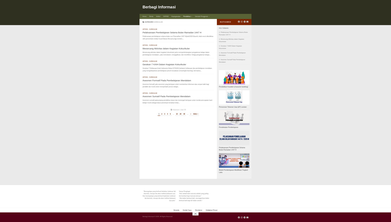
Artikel (158, 16)
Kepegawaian (175, 16)
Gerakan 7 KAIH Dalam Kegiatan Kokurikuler (164, 64)
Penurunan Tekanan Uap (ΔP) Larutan (233, 107)
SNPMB (166, 16)
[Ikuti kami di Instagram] (242, 22)
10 (177, 114)
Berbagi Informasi (159, 7)
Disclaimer (198, 210)
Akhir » (195, 114)
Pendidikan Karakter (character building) (233, 87)
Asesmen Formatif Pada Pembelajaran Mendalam (167, 80)
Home (144, 16)
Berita (151, 16)
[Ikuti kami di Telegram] (245, 22)
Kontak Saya (187, 210)
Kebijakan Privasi (211, 210)
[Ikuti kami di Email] (247, 22)
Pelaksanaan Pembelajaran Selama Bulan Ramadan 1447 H (172, 32)
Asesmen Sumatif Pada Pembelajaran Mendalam (167, 96)
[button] (159, 196)
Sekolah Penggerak (201, 16)
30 (184, 114)
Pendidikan (187, 16)
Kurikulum (153, 29)
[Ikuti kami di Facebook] (239, 22)
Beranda (176, 210)
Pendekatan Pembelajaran (228, 127)
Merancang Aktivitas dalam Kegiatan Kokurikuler (166, 48)
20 (180, 114)
